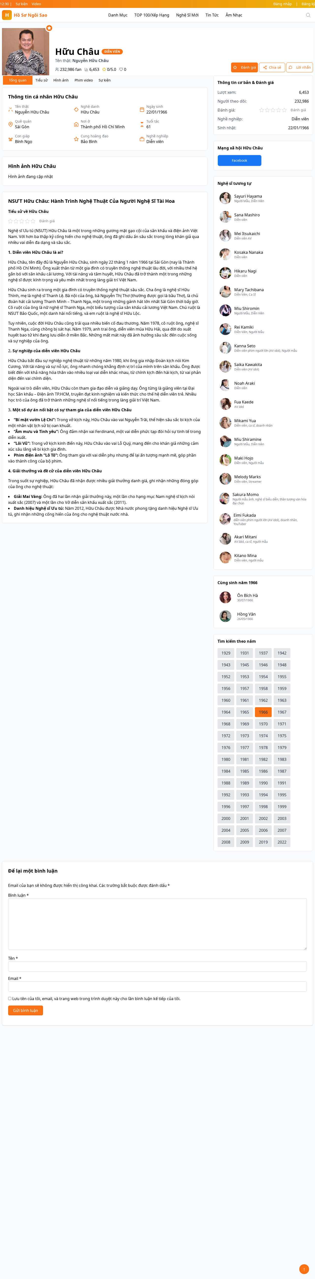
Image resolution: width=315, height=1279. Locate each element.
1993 (244, 795)
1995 (282, 795)
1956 (225, 688)
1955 (282, 676)
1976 (225, 747)
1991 (282, 783)
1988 (225, 783)
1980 (225, 759)
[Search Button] (308, 15)
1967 (282, 712)
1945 (244, 665)
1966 (263, 712)
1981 (244, 759)
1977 (244, 747)
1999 (282, 806)
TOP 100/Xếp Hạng (151, 15)
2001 (244, 818)
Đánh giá (248, 67)
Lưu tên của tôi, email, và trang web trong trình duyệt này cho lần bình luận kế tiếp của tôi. (96, 998)
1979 (282, 747)
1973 (244, 735)
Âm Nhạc (234, 15)
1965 (244, 712)
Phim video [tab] (84, 80)
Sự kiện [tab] (105, 80)
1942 (282, 653)
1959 (282, 688)
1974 (263, 735)
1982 (263, 759)
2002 (263, 818)
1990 (263, 783)
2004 (225, 830)
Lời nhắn (303, 67)
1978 (263, 747)
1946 (263, 665)
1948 (282, 665)
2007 (282, 830)
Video (36, 3)
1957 (244, 688)
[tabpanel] (104, 305)
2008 (225, 842)
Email (14, 978)
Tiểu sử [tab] (41, 80)
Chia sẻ (275, 67)
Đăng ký (308, 3)
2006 (263, 830)
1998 (263, 806)
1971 (282, 724)
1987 (282, 771)
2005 (244, 830)
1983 (282, 759)
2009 (244, 842)
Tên (13, 958)
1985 (244, 771)
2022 (282, 842)
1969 (244, 724)
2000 (225, 818)
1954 (263, 676)
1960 (225, 700)
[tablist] (58, 80)
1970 (263, 724)
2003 (282, 818)
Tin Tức (212, 15)
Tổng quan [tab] (18, 80)
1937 (263, 653)
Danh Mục (117, 15)
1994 (263, 795)
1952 (225, 676)
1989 (244, 783)
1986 (263, 771)
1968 (225, 724)
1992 (225, 795)
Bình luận (18, 895)
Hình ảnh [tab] (61, 80)
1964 (225, 712)
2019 (263, 842)
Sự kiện (22, 3)
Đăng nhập (282, 3)
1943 (225, 665)
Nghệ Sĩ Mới (187, 15)
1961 (244, 700)
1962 (263, 700)
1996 (225, 806)
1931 (244, 653)
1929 (225, 653)
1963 (282, 700)
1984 (225, 771)
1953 (244, 676)
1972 (225, 735)
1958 (263, 688)
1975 (282, 735)
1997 (244, 806)
